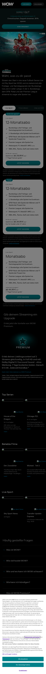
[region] (23, 634)
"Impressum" (6, 639)
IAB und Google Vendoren (9, 654)
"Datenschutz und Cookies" (32, 637)
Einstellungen (23, 670)
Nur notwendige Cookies (23, 665)
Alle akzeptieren (23, 659)
